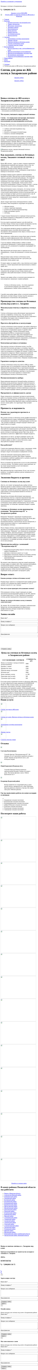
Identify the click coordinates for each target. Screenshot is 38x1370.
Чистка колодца (12, 35)
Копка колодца (12, 30)
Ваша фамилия (5, 634)
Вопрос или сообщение (8, 625)
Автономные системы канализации (18, 38)
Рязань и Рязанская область (12, 1193)
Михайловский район (10, 1208)
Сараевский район (9, 1219)
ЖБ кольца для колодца (15, 26)
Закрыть (3, 1303)
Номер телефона (6, 621)
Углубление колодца (14, 34)
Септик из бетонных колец (16, 43)
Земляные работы (13, 27)
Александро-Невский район (12, 1195)
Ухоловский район (9, 1227)
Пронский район (9, 1211)
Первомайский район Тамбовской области (17, 1234)
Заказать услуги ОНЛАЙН (19, 13)
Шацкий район (8, 1230)
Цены (6, 59)
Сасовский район (9, 1221)
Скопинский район (10, 1222)
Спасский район (9, 1224)
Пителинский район (10, 1209)
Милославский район (10, 1206)
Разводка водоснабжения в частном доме (20, 56)
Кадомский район (9, 1200)
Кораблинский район (10, 1204)
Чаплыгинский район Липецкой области (16, 1235)
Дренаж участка (12, 40)
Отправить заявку (6, 649)
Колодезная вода (13, 29)
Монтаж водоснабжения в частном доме (20, 53)
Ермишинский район (10, 1196)
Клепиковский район (10, 1203)
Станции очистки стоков (15, 45)
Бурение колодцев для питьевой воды (19, 22)
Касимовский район (10, 1201)
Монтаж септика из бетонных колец (19, 42)
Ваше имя (4, 618)
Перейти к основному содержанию (11, 1)
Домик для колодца (13, 24)
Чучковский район (9, 1229)
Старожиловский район (11, 1225)
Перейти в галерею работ (19, 1183)
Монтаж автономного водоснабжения (19, 51)
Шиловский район (9, 1232)
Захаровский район (10, 1198)
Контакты (7, 61)
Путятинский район (10, 1213)
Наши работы (8, 58)
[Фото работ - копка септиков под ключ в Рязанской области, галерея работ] (18, 838)
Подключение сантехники (16, 55)
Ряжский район (8, 1216)
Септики (7, 37)
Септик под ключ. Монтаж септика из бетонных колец (17, 717)
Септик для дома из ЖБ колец (10, 709)
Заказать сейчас (19, 77)
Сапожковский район (10, 1217)
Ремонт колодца (12, 32)
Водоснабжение (9, 47)
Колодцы (7, 21)
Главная (6, 19)
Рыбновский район (10, 1214)
